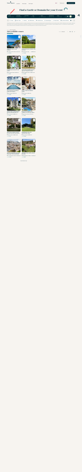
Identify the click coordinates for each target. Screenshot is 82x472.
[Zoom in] (81, 36)
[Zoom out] (81, 37)
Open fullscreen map (23, 160)
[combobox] (11, 16)
